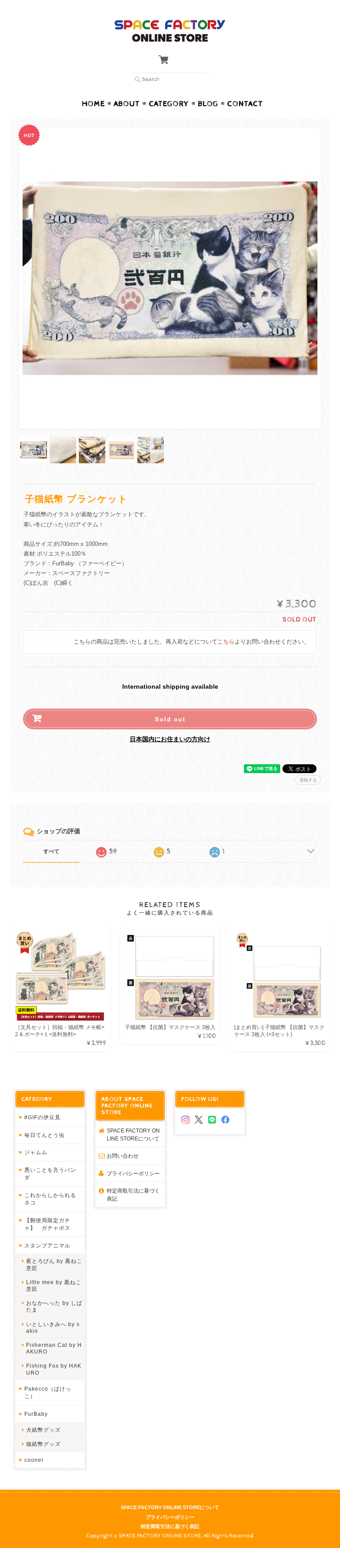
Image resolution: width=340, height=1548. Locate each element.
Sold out (170, 719)
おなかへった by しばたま (54, 1306)
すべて (51, 851)
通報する (308, 780)
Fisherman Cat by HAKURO (54, 1348)
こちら (226, 642)
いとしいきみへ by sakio (53, 1327)
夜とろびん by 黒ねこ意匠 (54, 1264)
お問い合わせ (123, 1156)
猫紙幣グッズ (43, 1444)
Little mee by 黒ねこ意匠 (53, 1285)
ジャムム (35, 1152)
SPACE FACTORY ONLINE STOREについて (133, 1134)
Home (93, 103)
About (127, 103)
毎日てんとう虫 (44, 1135)
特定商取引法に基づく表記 (133, 1194)
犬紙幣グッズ (43, 1430)
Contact (245, 103)
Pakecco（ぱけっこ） (47, 1392)
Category (169, 103)
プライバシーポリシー (133, 1173)
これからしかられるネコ (50, 1199)
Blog (208, 103)
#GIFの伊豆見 (42, 1117)
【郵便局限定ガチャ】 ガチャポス (47, 1224)
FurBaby (36, 1414)
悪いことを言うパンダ (50, 1174)
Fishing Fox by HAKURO (53, 1369)
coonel (33, 1460)
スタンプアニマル (47, 1245)
